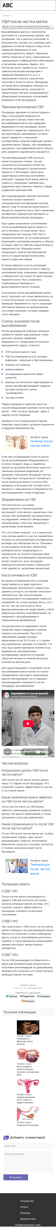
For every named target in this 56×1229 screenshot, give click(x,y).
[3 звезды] (20, 988)
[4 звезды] (22, 988)
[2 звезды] (17, 988)
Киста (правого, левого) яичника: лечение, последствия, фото (28, 1070)
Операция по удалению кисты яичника (25, 1041)
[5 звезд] (25, 988)
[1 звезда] (15, 988)
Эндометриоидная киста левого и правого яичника (26, 1100)
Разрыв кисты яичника (28, 1125)
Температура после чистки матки (40, 869)
